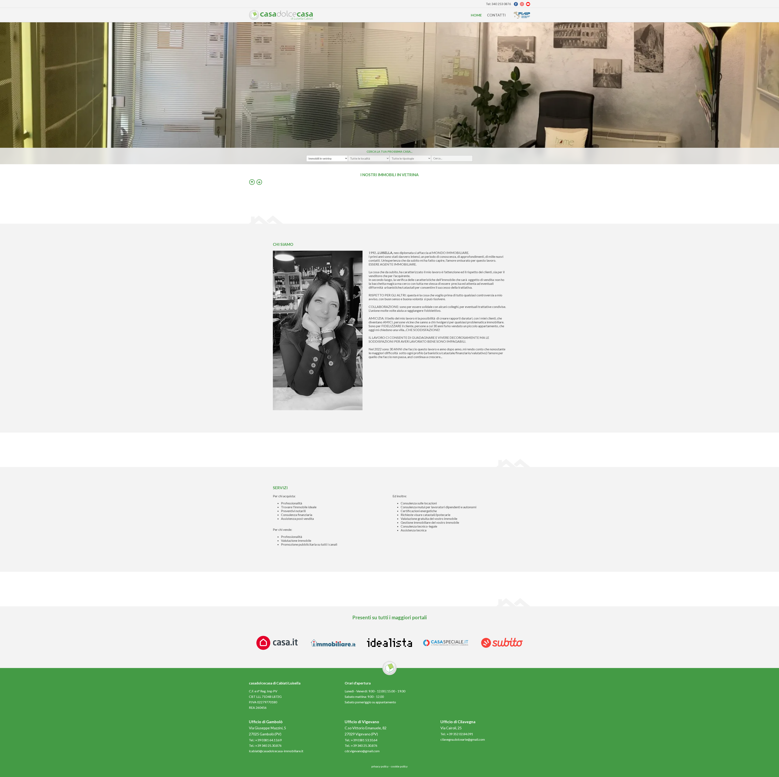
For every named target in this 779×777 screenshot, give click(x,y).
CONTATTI (496, 15)
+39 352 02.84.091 (460, 734)
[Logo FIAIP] (522, 15)
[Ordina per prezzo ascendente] (252, 182)
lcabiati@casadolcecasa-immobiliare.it (276, 751)
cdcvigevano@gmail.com (362, 751)
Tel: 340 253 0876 (498, 4)
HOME (476, 15)
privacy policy (379, 766)
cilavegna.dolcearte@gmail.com (462, 739)
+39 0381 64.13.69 (268, 740)
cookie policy (399, 766)
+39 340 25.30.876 (268, 745)
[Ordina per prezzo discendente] (259, 182)
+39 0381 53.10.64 (364, 740)
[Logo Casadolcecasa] (281, 15)
